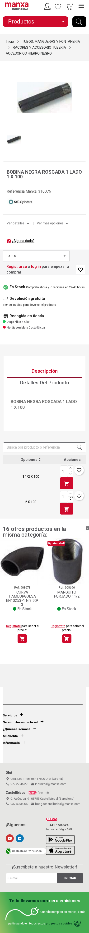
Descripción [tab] (44, 371)
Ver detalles (19, 223)
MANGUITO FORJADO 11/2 (67, 594)
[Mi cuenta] (48, 6)
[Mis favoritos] (58, 6)
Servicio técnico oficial (20, 722)
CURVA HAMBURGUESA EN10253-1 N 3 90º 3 (22, 598)
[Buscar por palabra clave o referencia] (79, 21)
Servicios (10, 715)
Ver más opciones (53, 223)
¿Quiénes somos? (17, 729)
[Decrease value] (70, 474)
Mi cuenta (10, 736)
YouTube (10, 838)
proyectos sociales (59, 923)
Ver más (44, 792)
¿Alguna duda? (23, 241)
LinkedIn (20, 838)
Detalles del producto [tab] (44, 382)
